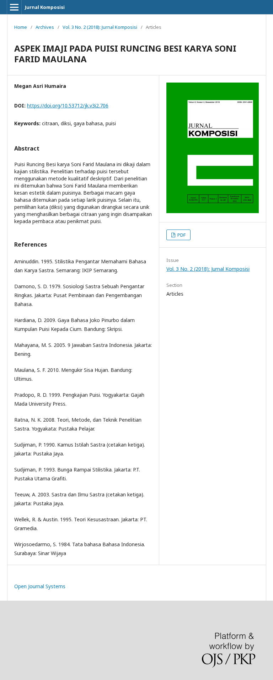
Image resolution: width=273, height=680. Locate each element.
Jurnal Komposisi (45, 7)
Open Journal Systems (39, 586)
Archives (45, 27)
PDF (181, 235)
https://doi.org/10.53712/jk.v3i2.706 (67, 105)
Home (20, 27)
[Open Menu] (14, 7)
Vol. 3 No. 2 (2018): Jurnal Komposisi (100, 27)
